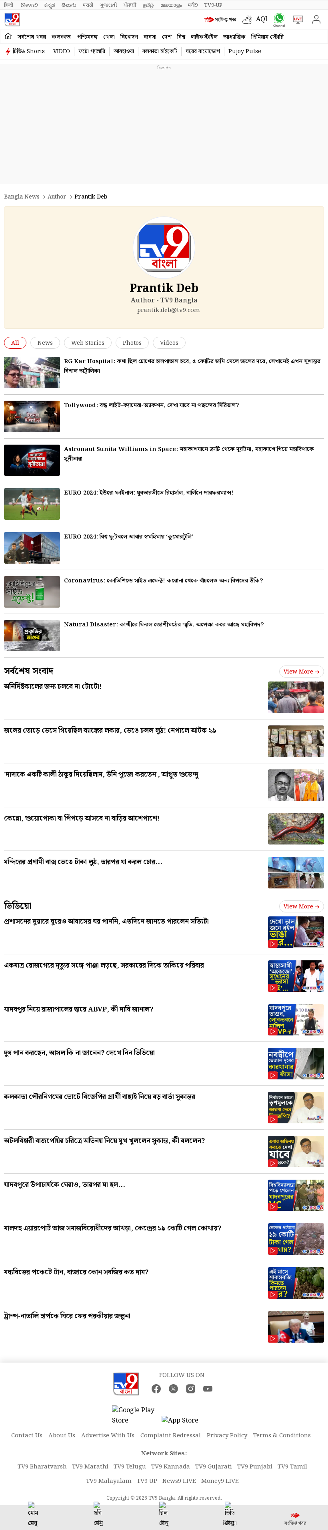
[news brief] (221, 19)
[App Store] (186, 1423)
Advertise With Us (107, 1436)
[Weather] (249, 19)
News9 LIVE (179, 1481)
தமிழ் (148, 5)
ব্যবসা (150, 37)
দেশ (167, 37)
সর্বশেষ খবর (32, 37)
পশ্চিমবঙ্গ (87, 37)
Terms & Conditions (282, 1436)
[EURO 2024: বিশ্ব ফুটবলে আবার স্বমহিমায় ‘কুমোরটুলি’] (32, 548)
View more (298, 672)
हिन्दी (9, 5)
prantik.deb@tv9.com (168, 310)
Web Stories (87, 343)
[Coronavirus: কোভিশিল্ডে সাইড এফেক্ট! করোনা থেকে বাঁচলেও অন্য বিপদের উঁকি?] (32, 592)
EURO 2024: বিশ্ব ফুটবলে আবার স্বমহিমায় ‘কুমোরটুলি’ (128, 537)
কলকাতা (62, 37)
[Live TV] (296, 19)
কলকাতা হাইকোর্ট (159, 51)
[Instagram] (190, 1388)
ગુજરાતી (108, 5)
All (15, 343)
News (45, 343)
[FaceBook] (156, 1388)
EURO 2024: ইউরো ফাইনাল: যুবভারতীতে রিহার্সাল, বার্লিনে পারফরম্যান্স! (149, 493)
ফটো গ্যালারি (91, 51)
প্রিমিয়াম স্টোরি (267, 37)
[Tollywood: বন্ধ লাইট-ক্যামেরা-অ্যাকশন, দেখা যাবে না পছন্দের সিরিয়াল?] (32, 416)
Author (57, 197)
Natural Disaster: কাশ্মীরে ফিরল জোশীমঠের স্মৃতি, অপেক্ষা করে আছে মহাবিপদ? (164, 625)
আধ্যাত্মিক (234, 37)
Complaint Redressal (170, 1436)
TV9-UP (213, 5)
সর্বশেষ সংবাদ (28, 671)
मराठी (88, 5)
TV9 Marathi (90, 1467)
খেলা (109, 37)
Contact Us (26, 1436)
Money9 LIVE (220, 1481)
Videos (169, 343)
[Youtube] (207, 1388)
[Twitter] (173, 1388)
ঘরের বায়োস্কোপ (203, 51)
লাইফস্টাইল (204, 37)
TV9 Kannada (170, 1467)
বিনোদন (129, 37)
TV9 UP (147, 1481)
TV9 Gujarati (213, 1467)
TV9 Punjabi (254, 1467)
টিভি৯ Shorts (29, 51)
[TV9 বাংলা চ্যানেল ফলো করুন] (277, 20)
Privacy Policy (227, 1436)
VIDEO (61, 51)
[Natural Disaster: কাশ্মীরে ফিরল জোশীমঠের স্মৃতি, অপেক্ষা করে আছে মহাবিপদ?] (32, 636)
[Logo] (12, 19)
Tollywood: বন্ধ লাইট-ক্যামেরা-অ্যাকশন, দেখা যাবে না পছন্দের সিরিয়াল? (151, 405)
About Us (61, 1436)
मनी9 (193, 5)
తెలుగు (69, 5)
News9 (29, 5)
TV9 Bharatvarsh (42, 1467)
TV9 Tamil (292, 1467)
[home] (8, 36)
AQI (262, 19)
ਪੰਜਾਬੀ (130, 5)
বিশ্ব (181, 37)
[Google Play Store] (136, 1415)
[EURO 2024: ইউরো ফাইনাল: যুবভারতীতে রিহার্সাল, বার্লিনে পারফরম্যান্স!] (32, 504)
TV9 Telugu (130, 1467)
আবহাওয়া (124, 51)
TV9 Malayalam (109, 1481)
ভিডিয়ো (18, 906)
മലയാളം (171, 5)
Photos (132, 343)
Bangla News (22, 197)
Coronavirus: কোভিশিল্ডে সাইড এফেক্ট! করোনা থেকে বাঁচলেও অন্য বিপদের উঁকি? (163, 581)
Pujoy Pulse (244, 51)
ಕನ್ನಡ (49, 5)
